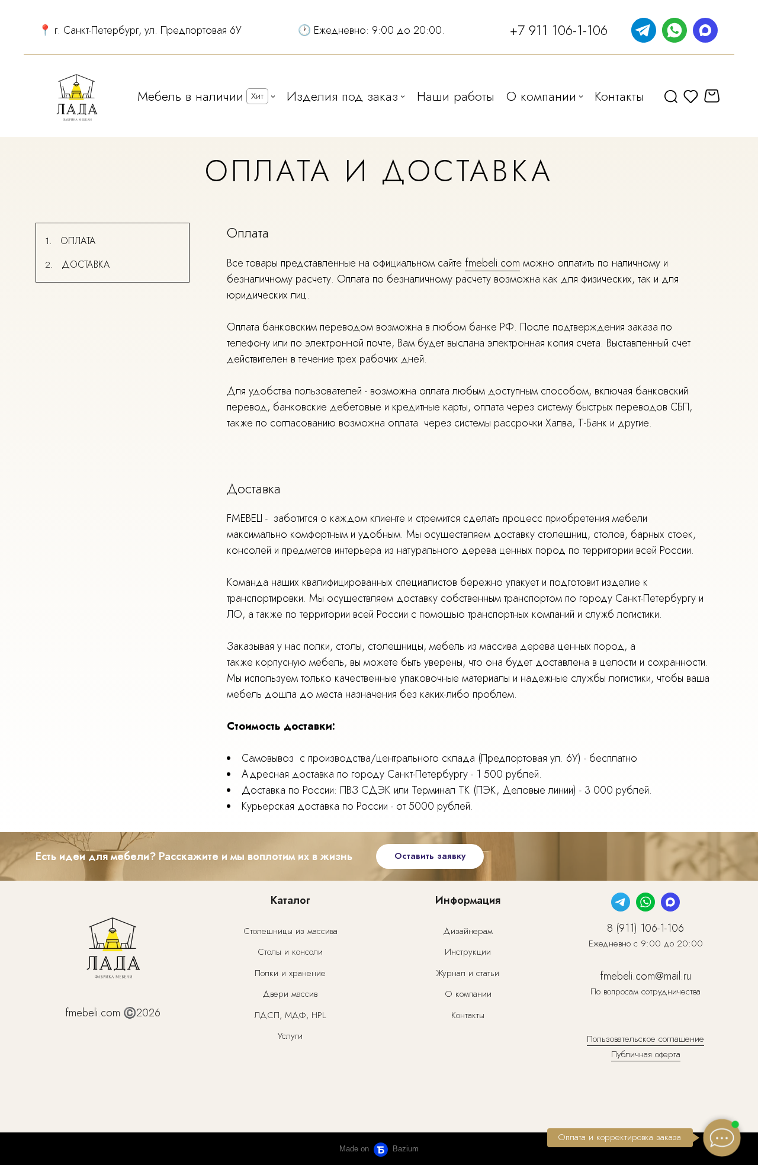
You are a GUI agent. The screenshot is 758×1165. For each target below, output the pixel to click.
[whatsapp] (674, 30)
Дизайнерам (468, 931)
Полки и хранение (290, 973)
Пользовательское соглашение (645, 1038)
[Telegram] (620, 902)
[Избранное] (690, 96)
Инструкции (468, 951)
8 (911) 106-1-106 (645, 928)
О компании (468, 993)
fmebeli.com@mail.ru (645, 976)
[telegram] (643, 30)
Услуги (290, 1035)
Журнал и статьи (467, 973)
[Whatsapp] (645, 902)
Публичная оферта (645, 1054)
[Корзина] (713, 95)
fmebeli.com (492, 263)
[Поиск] (670, 96)
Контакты (467, 1015)
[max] (705, 30)
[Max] (670, 902)
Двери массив (290, 993)
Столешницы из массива (290, 931)
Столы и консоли (290, 951)
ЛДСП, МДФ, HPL (290, 1015)
